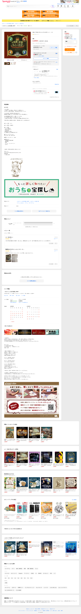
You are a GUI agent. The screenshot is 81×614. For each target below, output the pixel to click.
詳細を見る (57, 84)
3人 (24, 578)
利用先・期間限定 (36, 77)
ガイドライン (40, 610)
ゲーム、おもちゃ (20, 202)
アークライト (26, 573)
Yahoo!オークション (45, 608)
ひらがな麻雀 (18, 590)
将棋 (25, 568)
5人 (8, 578)
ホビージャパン (14, 573)
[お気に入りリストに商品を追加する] (76, 52)
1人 (15, 578)
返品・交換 (18, 295)
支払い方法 (6, 295)
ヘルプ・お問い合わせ (53, 610)
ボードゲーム (31, 202)
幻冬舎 (32, 573)
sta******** (56, 250)
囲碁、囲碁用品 (30, 568)
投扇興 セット (20, 587)
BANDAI (39, 573)
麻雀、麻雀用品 (19, 568)
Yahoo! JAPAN (60, 3)
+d (35, 573)
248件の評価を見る (13, 302)
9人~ (31, 578)
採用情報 (47, 610)
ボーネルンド (45, 573)
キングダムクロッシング (29, 587)
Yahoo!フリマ (52, 608)
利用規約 (35, 610)
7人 (28, 578)
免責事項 (44, 610)
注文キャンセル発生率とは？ (23, 302)
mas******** (56, 238)
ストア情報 (23, 295)
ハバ (54, 573)
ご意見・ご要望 (60, 610)
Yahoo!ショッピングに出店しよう (70, 3)
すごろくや (7, 573)
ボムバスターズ (39, 587)
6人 (18, 578)
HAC (51, 573)
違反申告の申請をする (55, 97)
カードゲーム (7, 568)
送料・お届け (12, 295)
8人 (21, 578)
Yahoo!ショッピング (30, 608)
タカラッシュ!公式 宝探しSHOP (8, 23)
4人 (12, 578)
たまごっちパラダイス (62, 587)
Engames (20, 573)
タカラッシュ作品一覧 (19, 23)
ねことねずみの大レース (9, 590)
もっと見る (74, 499)
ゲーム (26, 202)
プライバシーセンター (29, 610)
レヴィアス (46, 587)
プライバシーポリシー (22, 610)
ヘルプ (78, 3)
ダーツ (13, 568)
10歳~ (6, 582)
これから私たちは (53, 587)
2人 (5, 578)
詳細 (56, 62)
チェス (36, 568)
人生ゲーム (14, 587)
